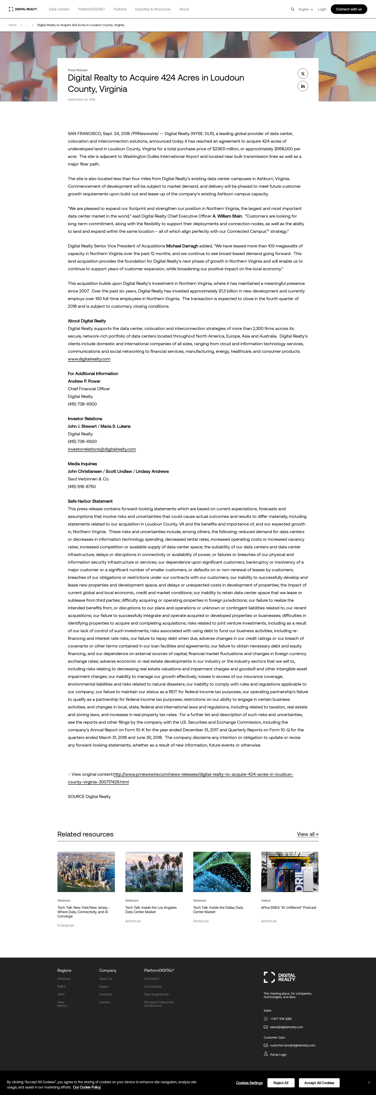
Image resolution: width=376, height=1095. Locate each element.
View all (306, 834)
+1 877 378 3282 (281, 1019)
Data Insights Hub (156, 994)
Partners (120, 9)
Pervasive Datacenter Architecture (159, 1003)
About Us (105, 978)
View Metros (62, 1003)
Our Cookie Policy (87, 1087)
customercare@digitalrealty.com (292, 1045)
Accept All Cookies (319, 1083)
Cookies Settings (249, 1083)
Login (322, 9)
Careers (104, 1002)
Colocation (151, 978)
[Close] (369, 1082)
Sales (267, 1010)
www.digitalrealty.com (89, 358)
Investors (105, 994)
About (184, 9)
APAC (61, 994)
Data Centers (59, 9)
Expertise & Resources (153, 9)
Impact (104, 986)
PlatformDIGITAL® (91, 9)
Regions (64, 970)
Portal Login (278, 1054)
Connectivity (153, 986)
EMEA (61, 986)
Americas (63, 978)
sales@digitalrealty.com (286, 1027)
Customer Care (274, 1037)
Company (107, 970)
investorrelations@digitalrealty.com (102, 448)
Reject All (281, 1083)
